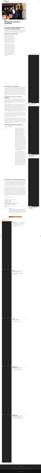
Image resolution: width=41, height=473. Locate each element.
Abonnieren (21, 468)
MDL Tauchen (24, 468)
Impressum (11, 468)
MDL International (28, 468)
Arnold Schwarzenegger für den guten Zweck (9, 204)
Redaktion (8, 24)
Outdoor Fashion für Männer (7, 200)
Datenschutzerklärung (16, 468)
